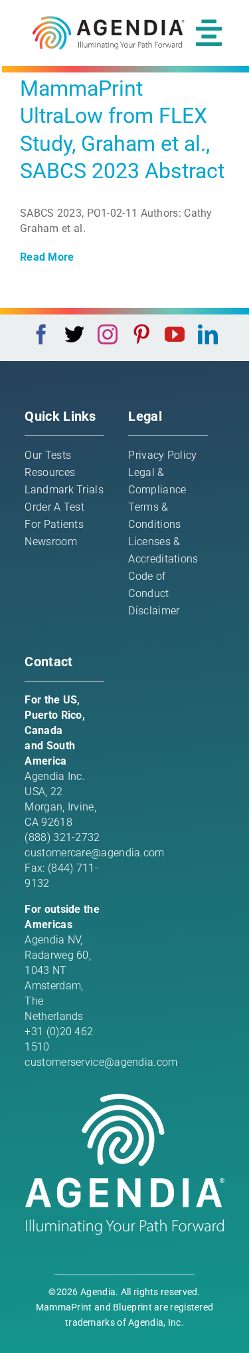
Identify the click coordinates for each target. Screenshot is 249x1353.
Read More (47, 257)
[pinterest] (141, 334)
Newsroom (50, 541)
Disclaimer (153, 610)
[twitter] (74, 334)
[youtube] (175, 334)
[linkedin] (208, 334)
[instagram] (108, 334)
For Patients (54, 524)
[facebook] (41, 334)
